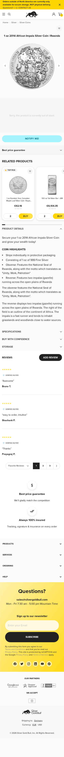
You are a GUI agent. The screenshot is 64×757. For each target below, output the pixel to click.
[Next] (58, 65)
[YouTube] (42, 664)
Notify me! (32, 138)
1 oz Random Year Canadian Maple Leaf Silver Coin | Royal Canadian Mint (18, 199)
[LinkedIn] (35, 664)
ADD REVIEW (50, 357)
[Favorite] (59, 28)
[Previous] (5, 65)
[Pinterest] (49, 664)
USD (40, 725)
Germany (38, 720)
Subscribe (32, 637)
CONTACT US (24, 8)
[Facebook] (15, 664)
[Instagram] (28, 664)
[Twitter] (22, 664)
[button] (32, 150)
